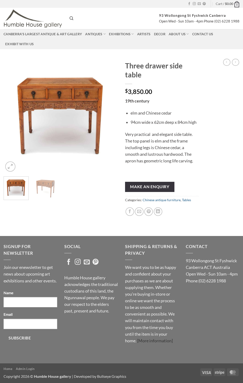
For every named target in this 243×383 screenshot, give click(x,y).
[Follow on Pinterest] (204, 4)
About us (177, 34)
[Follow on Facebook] (189, 4)
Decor (159, 34)
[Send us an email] (199, 4)
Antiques (93, 34)
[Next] (109, 115)
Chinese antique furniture (162, 200)
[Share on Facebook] (130, 211)
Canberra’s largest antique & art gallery (43, 34)
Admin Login (25, 369)
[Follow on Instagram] (194, 4)
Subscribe (20, 337)
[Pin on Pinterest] (148, 211)
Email (8, 314)
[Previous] (12, 115)
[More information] (155, 340)
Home (8, 369)
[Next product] (226, 62)
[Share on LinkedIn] (158, 211)
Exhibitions (120, 34)
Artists (144, 34)
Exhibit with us (19, 44)
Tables (186, 200)
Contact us (202, 34)
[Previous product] (235, 62)
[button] (227, 4)
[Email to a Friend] (139, 211)
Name (9, 292)
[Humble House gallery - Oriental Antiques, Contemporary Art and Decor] (33, 18)
